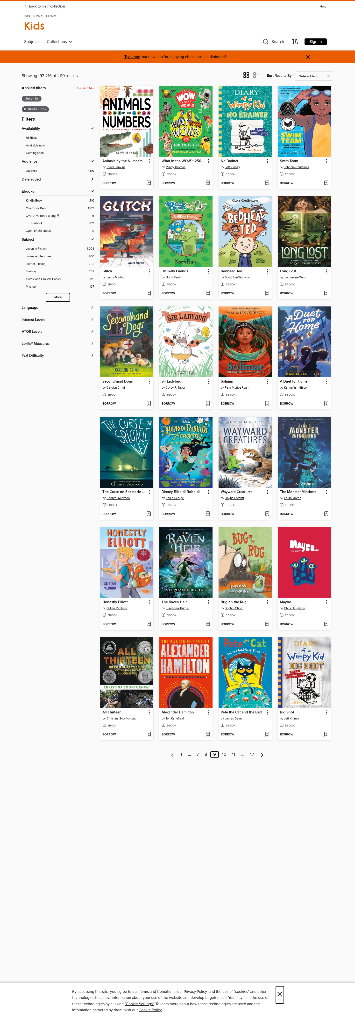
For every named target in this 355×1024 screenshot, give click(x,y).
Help (323, 6)
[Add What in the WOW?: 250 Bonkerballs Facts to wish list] (208, 183)
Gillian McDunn (116, 608)
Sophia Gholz (234, 608)
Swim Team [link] (289, 161)
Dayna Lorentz (234, 498)
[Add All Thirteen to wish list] (149, 735)
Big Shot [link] (287, 712)
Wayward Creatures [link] (236, 492)
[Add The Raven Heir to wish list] (208, 624)
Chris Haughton (294, 608)
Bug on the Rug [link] (234, 602)
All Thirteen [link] (111, 712)
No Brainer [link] (229, 161)
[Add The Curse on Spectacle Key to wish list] (149, 514)
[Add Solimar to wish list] (267, 404)
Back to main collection (46, 6)
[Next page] (262, 754)
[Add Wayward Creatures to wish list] (267, 514)
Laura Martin (115, 277)
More (58, 297)
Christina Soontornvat (121, 718)
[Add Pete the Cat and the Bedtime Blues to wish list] (267, 735)
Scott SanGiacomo (237, 277)
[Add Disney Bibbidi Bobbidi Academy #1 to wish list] (208, 514)
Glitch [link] (107, 271)
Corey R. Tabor (175, 388)
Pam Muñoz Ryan (236, 388)
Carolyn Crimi (115, 388)
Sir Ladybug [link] (171, 381)
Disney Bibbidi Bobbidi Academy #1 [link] (184, 492)
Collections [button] (58, 41)
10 (224, 754)
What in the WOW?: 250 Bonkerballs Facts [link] (184, 161)
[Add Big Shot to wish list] (326, 735)
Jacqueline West (295, 277)
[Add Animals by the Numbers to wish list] (149, 183)
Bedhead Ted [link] (231, 271)
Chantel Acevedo (118, 498)
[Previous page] (172, 754)
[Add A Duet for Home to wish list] (326, 404)
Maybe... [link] (287, 602)
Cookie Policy (150, 1010)
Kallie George (175, 498)
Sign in (315, 41)
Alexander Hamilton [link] (178, 712)
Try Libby (132, 56)
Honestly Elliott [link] (115, 602)
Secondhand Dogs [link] (117, 381)
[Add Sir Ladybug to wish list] (208, 404)
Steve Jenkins (115, 167)
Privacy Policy (195, 991)
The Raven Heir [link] (174, 602)
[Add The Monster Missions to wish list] (326, 514)
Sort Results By (279, 75)
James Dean (233, 718)
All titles (31, 138)
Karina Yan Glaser (296, 388)
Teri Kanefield (175, 718)
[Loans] (295, 42)
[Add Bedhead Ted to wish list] (267, 293)
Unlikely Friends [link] (175, 271)
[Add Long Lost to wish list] (326, 293)
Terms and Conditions (157, 991)
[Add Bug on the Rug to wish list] (267, 624)
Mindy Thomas (175, 167)
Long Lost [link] (288, 271)
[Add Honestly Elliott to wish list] (149, 624)
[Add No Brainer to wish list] (267, 183)
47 (251, 754)
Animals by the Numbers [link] (122, 161)
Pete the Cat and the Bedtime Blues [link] (243, 712)
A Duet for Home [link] (293, 381)
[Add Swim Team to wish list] (326, 183)
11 (233, 754)
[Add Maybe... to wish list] (326, 624)
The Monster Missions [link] (298, 492)
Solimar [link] (227, 381)
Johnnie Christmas (296, 167)
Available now (35, 145)
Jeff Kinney (232, 167)
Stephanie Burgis (177, 608)
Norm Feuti (173, 277)
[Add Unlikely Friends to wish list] (208, 293)
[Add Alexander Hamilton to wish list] (208, 735)
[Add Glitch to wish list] (149, 293)
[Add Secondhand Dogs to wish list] (149, 404)
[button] (273, 42)
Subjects (32, 41)
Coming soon (35, 153)
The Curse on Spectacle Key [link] (124, 492)
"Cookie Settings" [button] (139, 1004)
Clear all (85, 88)
